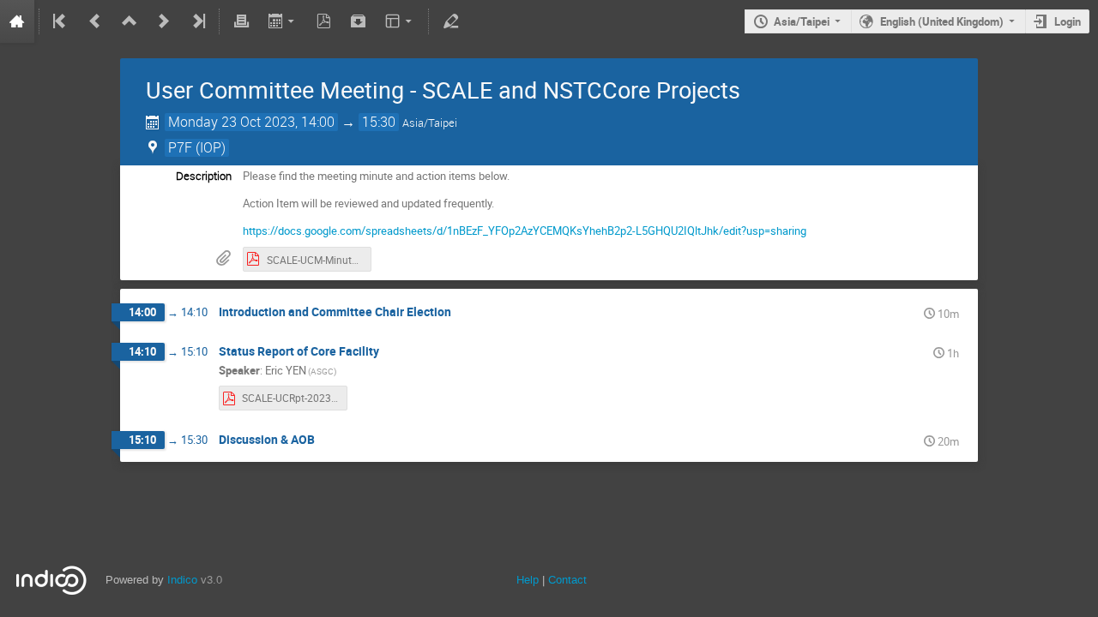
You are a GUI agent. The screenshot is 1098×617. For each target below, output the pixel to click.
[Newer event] (164, 21)
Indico (182, 579)
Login (1067, 21)
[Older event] (95, 21)
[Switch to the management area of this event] (450, 21)
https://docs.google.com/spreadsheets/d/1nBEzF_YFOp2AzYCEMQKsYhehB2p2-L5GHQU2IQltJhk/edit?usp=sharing (524, 230)
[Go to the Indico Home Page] (17, 21)
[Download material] (358, 21)
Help (527, 579)
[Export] (282, 21)
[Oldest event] (61, 21)
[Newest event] (197, 21)
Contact (567, 579)
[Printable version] (241, 21)
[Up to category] (129, 21)
